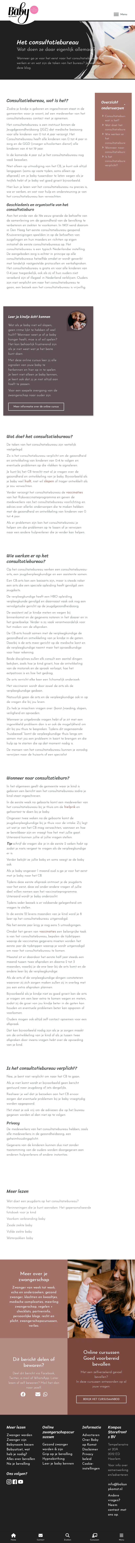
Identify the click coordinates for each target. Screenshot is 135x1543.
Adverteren (91, 1435)
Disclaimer (90, 1449)
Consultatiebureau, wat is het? (117, 118)
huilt (28, 481)
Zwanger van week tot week (33, 1287)
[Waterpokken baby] (49, 1238)
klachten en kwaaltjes (40, 1297)
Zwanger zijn (17, 1440)
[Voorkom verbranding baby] (49, 1219)
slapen (49, 481)
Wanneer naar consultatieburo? (116, 150)
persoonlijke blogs (26, 1316)
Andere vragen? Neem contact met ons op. (117, 1505)
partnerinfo (41, 1311)
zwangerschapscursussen (38, 1321)
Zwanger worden (19, 1435)
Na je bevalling (18, 1464)
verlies (33, 1325)
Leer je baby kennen (58, 1463)
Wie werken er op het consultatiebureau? (117, 138)
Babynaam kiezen (20, 1444)
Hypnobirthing (53, 1459)
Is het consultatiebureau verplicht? (117, 161)
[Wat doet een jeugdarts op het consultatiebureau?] (49, 1201)
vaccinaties (74, 492)
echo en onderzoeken (27, 1292)
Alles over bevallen (21, 1459)
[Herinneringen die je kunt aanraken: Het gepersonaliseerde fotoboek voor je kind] (49, 1210)
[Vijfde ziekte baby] (49, 1232)
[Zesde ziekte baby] (49, 1225)
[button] (36, 407)
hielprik (69, 807)
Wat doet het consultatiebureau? (117, 127)
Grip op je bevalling (57, 1454)
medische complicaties (26, 1302)
